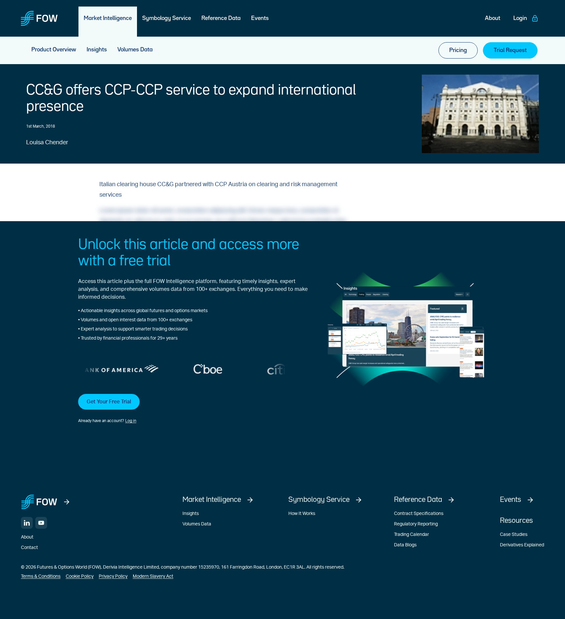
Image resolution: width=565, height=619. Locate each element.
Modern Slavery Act (153, 576)
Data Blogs (405, 545)
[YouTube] (41, 523)
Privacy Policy (113, 576)
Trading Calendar (411, 534)
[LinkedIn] (27, 523)
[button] (193, 409)
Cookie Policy (80, 576)
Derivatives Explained (522, 545)
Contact (29, 547)
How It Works (301, 513)
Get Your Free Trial (109, 401)
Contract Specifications (418, 513)
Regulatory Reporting (416, 524)
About (27, 537)
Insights (190, 513)
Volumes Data (196, 524)
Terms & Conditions (40, 576)
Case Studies (513, 534)
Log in (130, 421)
